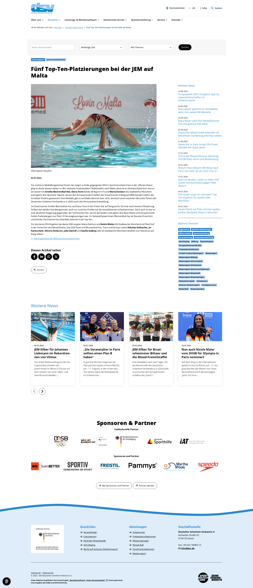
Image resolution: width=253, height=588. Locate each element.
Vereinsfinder (90, 532)
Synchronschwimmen (143, 549)
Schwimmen (139, 532)
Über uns (36, 19)
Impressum (36, 573)
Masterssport (139, 553)
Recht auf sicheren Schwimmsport (101, 549)
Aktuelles (53, 19)
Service (161, 19)
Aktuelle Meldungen (74, 27)
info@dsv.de (187, 548)
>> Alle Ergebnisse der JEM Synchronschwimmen (55, 238)
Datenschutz (48, 573)
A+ (194, 8)
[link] (53, 348)
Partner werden (146, 485)
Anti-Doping (89, 544)
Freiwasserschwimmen (144, 536)
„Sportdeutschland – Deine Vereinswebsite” (87, 580)
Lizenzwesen (90, 536)
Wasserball (138, 544)
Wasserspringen (141, 540)
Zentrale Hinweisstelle (95, 540)
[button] (34, 256)
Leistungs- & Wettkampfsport (81, 19)
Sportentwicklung (141, 19)
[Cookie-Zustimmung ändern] (7, 581)
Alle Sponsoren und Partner (115, 485)
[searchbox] (52, 47)
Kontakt (176, 19)
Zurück (40, 269)
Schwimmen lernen (114, 19)
